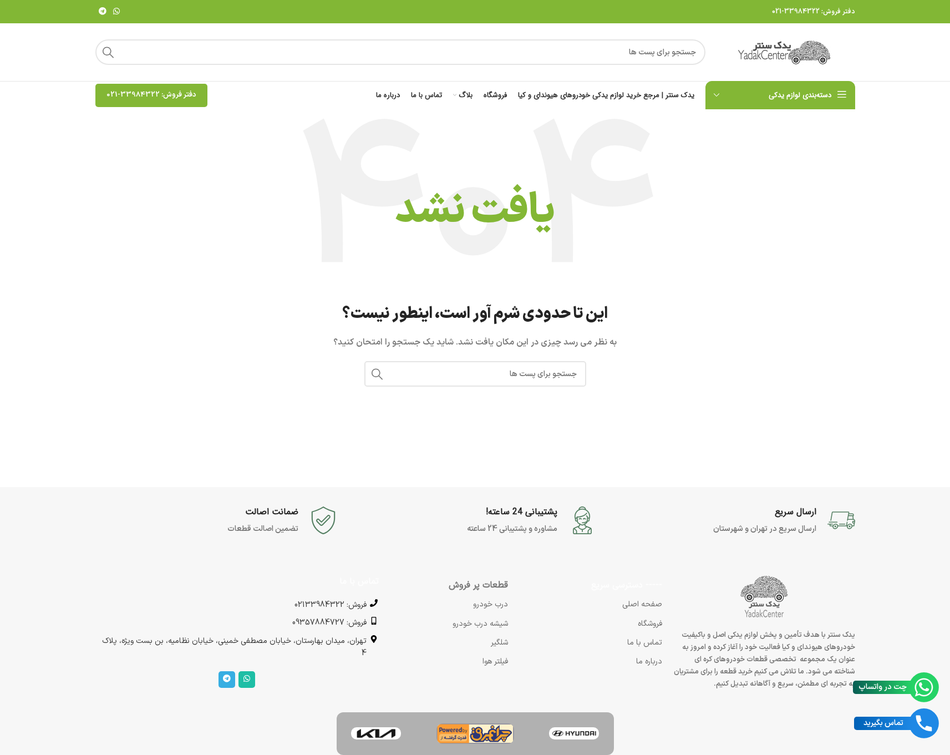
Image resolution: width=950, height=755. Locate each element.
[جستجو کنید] (108, 52)
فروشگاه (650, 624)
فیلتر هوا (495, 661)
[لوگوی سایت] (786, 52)
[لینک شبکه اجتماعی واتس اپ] (116, 12)
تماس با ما (644, 642)
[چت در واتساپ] (924, 687)
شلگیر (499, 642)
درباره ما (649, 661)
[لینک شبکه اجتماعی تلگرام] (102, 12)
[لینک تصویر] (574, 733)
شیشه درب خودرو (480, 624)
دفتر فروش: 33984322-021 (813, 12)
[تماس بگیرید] (924, 723)
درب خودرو (490, 604)
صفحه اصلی (642, 604)
